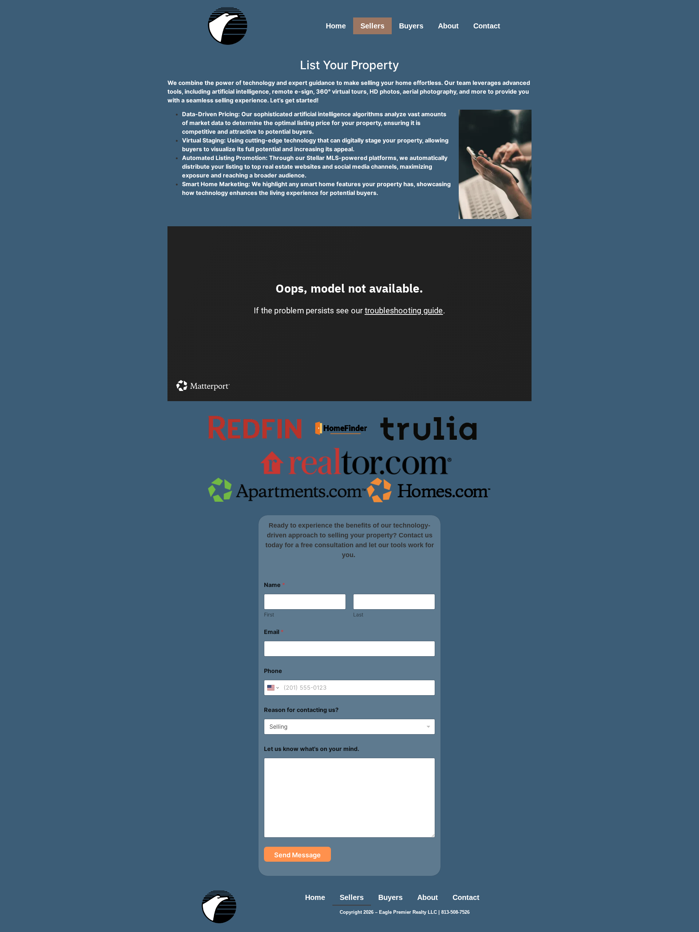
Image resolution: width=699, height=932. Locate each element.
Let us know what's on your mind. (311, 748)
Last (358, 614)
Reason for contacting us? (301, 709)
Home (336, 26)
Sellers (372, 26)
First (269, 614)
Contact (486, 26)
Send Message (297, 855)
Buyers (411, 26)
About (448, 26)
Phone (273, 670)
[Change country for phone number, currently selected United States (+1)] (272, 688)
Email (274, 631)
